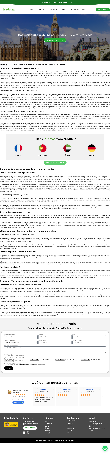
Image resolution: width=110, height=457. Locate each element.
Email (73, 334)
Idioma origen (42, 340)
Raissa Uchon (67, 389)
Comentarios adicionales (11, 345)
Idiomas (63, 10)
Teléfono (40, 334)
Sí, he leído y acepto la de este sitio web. (25, 365)
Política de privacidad (27, 365)
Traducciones (52, 10)
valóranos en (17, 402)
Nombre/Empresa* (9, 334)
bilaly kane (43, 389)
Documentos (74, 10)
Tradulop (31, 10)
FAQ (83, 10)
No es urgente (19, 356)
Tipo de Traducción (9, 340)
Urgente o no (8, 354)
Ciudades (40, 10)
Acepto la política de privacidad (13, 363)
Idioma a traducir (77, 340)
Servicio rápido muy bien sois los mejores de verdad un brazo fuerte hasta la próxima (44, 399)
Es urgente (9, 356)
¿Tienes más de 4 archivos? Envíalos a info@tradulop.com (15, 358)
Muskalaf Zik (89, 389)
